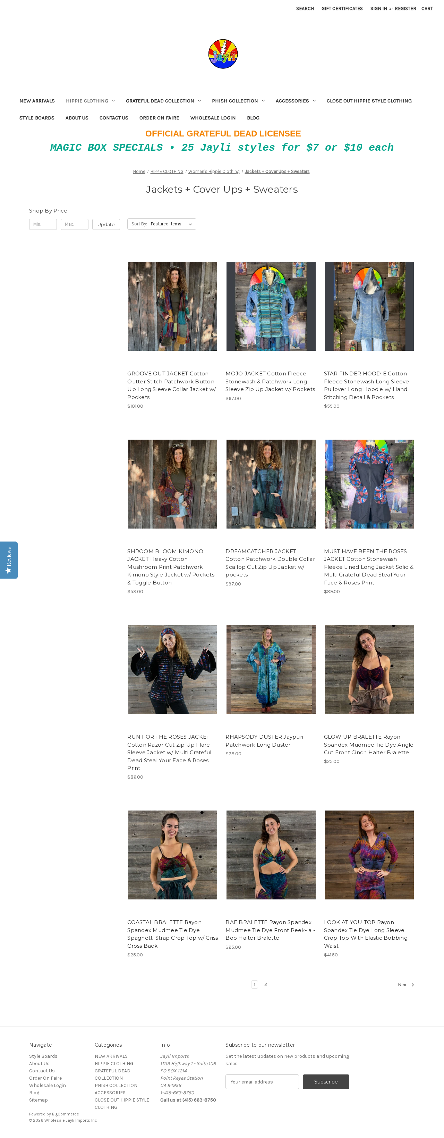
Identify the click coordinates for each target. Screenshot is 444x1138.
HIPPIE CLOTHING (87, 101)
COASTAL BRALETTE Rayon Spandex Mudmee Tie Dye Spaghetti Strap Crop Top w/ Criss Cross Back (172, 934)
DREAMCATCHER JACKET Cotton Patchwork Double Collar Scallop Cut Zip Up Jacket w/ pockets (270, 563)
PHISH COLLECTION (235, 101)
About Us (77, 118)
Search (305, 8)
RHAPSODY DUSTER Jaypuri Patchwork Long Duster (264, 740)
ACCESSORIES (292, 101)
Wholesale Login (213, 118)
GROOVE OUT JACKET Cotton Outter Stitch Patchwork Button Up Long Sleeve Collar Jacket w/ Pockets (171, 385)
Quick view (166, 294)
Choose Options (172, 319)
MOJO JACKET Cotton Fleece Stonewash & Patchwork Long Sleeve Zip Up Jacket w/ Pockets (270, 381)
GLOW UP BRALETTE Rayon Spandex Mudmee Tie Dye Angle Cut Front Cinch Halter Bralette (369, 744)
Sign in (378, 8)
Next (403, 985)
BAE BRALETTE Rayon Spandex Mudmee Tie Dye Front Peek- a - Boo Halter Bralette (270, 930)
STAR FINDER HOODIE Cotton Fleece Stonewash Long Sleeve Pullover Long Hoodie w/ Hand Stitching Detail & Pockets (366, 385)
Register (405, 8)
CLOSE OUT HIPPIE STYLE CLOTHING (369, 101)
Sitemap (38, 1100)
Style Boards (36, 118)
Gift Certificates (342, 8)
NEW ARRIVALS (37, 101)
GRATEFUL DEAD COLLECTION (160, 101)
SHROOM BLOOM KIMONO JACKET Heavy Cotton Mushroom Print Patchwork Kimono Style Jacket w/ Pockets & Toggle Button (170, 567)
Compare (170, 306)
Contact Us (114, 118)
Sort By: (139, 223)
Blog (253, 118)
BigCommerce (65, 1114)
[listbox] (173, 224)
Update (106, 224)
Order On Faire (159, 118)
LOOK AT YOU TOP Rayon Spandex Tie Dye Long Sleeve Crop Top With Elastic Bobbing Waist (366, 934)
